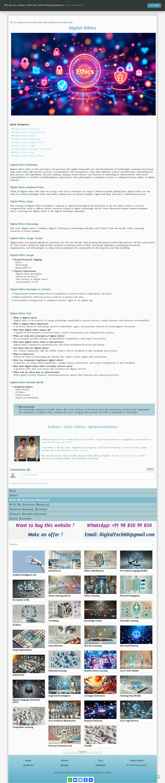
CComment (42, 483)
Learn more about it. (74, 5)
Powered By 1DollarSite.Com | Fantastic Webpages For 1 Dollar (82, 773)
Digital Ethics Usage (24, 146)
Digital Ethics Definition (27, 129)
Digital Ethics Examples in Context (32, 149)
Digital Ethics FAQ (24, 152)
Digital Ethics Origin (25, 136)
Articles (64, 760)
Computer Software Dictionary (28, 513)
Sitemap (64, 765)
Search (14, 495)
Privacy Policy (137, 760)
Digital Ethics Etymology (27, 139)
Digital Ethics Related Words (29, 156)
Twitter (68, 442)
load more (82, 752)
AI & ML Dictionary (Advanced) (30, 504)
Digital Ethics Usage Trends (28, 142)
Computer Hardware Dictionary (28, 509)
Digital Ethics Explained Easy (29, 132)
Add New (150, 469)
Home (13, 490)
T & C (100, 760)
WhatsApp (56, 442)
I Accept (154, 5)
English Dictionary (21, 518)
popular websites (79, 450)
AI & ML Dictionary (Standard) (29, 500)
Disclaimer (101, 765)
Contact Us (28, 765)
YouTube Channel (130, 456)
